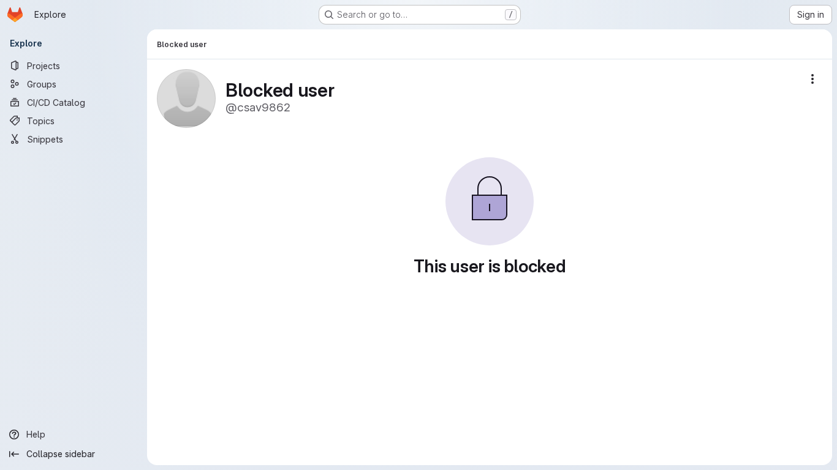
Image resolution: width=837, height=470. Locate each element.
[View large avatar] (186, 97)
